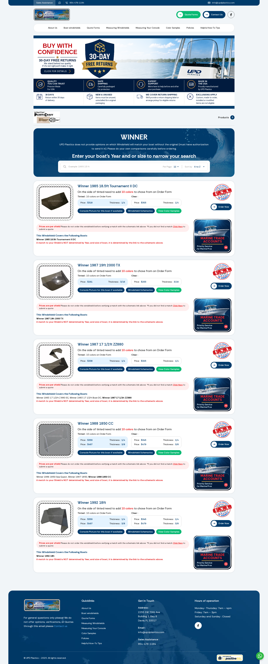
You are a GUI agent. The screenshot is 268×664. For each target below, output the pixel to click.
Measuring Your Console (148, 27)
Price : (83, 202)
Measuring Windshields (117, 27)
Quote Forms (93, 27)
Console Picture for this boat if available (101, 210)
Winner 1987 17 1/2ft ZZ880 (100, 344)
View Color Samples (168, 210)
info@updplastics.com (151, 632)
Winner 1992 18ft (92, 502)
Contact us (60, 626)
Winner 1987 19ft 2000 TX (99, 265)
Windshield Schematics (140, 210)
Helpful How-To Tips (210, 27)
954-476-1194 (147, 644)
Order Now (223, 206)
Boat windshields (72, 27)
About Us (52, 27)
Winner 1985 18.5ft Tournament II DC (108, 186)
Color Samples (173, 27)
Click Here (178, 226)
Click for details (55, 71)
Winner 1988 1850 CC (95, 423)
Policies (190, 27)
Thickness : (115, 202)
